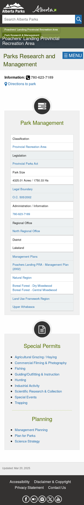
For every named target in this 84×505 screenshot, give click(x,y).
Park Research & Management (21, 35)
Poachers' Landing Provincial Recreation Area (31, 29)
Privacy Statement (29, 487)
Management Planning (31, 429)
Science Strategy (27, 441)
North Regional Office (26, 231)
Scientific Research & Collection (38, 391)
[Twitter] (50, 498)
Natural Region (22, 277)
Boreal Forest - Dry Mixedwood (32, 285)
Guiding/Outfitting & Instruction (37, 374)
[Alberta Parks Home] (16, 7)
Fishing (20, 368)
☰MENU (73, 55)
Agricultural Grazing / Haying (36, 356)
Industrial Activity (27, 385)
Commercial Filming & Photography (41, 362)
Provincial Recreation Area (29, 147)
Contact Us (57, 487)
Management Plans (25, 256)
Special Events (26, 397)
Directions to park (21, 83)
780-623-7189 (21, 214)
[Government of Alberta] (43, 7)
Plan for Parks (25, 435)
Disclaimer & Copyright (52, 481)
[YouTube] (58, 498)
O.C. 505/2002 (22, 197)
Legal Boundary (22, 189)
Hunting (20, 379)
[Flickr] (34, 498)
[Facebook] (26, 498)
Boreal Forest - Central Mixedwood (35, 290)
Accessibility (20, 481)
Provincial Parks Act (25, 163)
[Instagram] (42, 498)
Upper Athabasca (23, 306)
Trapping (21, 402)
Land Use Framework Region (31, 298)
